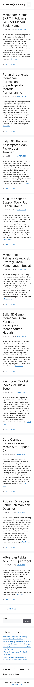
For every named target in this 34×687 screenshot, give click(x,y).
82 (10, 609)
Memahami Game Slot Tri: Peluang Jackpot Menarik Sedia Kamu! (15, 20)
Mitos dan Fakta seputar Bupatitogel (17, 559)
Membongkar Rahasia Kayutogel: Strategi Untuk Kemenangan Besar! (17, 260)
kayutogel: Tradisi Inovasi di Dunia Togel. (15, 385)
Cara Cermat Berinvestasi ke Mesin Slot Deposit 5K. (16, 445)
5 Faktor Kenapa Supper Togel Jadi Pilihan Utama (15, 202)
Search (5, 618)
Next (15, 609)
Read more (14, 59)
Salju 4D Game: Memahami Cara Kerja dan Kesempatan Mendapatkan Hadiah (14, 323)
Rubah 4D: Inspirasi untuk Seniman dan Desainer (16, 505)
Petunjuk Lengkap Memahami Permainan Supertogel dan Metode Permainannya (15, 83)
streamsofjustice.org (14, 4)
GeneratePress (17, 684)
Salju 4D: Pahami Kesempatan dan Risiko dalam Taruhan (15, 146)
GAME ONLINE (10, 64)
